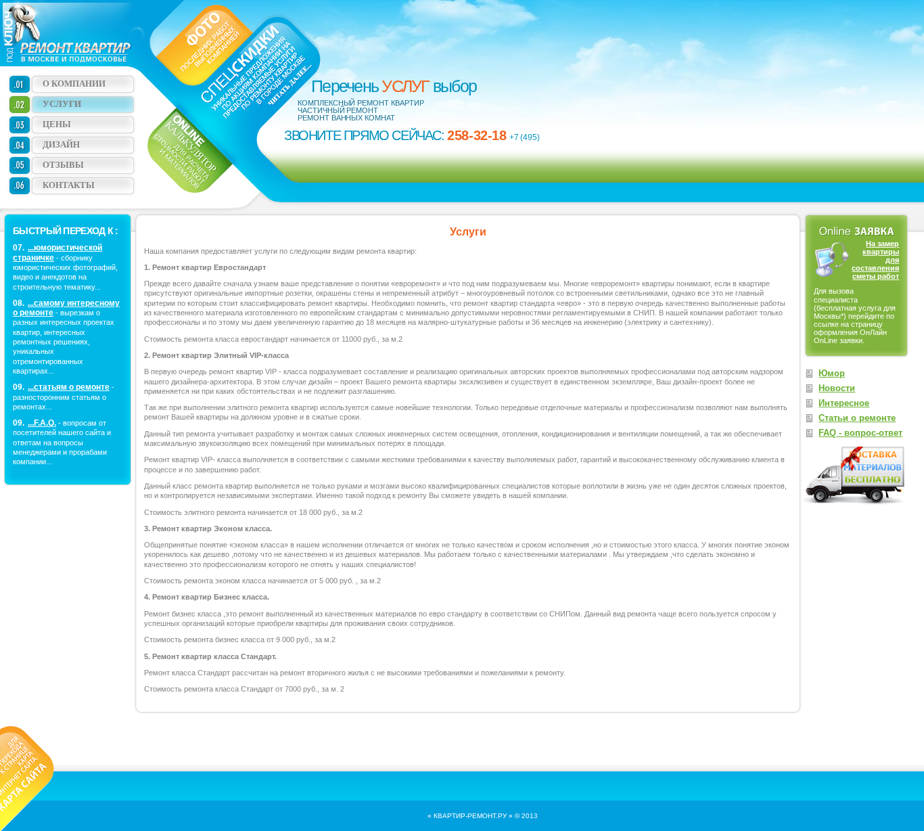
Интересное (843, 403)
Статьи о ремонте (857, 418)
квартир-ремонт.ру (470, 815)
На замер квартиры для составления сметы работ (875, 260)
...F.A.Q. (42, 423)
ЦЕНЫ (57, 124)
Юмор (831, 373)
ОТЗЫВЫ (63, 165)
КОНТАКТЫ (69, 185)
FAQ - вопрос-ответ (860, 433)
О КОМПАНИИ (74, 83)
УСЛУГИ (62, 104)
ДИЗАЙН (61, 144)
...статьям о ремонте (69, 387)
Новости (836, 388)
